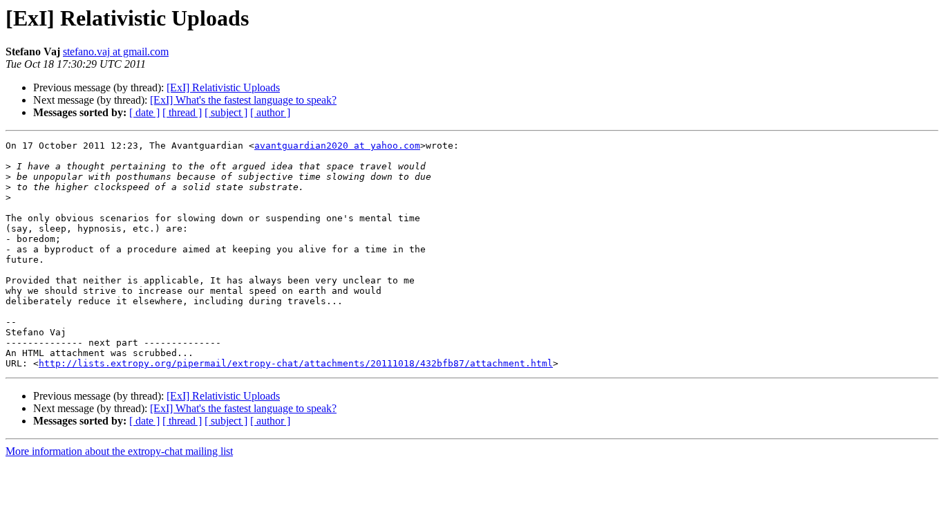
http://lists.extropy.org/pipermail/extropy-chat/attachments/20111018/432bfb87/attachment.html (296, 363)
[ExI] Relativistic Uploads (223, 87)
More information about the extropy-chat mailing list (119, 451)
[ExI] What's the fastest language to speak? (243, 100)
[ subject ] (226, 112)
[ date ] (144, 112)
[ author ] (270, 112)
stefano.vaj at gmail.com (116, 51)
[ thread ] (182, 112)
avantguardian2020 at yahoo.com (337, 145)
